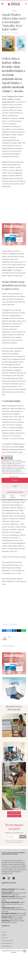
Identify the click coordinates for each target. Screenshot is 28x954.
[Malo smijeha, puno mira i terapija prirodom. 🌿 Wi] (14, 798)
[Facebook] (4, 878)
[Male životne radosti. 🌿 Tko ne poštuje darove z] (14, 725)
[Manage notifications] (25, 951)
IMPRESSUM (5, 937)
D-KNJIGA (14, 11)
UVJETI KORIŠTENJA (6, 946)
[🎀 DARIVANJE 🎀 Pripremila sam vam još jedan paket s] (14, 749)
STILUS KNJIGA (13, 624)
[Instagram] (8, 878)
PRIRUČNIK (5, 624)
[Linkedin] (13, 878)
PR (2, 33)
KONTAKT (4, 935)
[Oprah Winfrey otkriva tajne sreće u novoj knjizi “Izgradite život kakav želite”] (14, 44)
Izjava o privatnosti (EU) (7, 940)
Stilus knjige (16, 573)
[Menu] (3, 3)
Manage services (13, 476)
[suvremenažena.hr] (14, 3)
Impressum (23, 495)
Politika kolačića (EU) (7, 943)
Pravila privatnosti (18, 842)
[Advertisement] (14, 205)
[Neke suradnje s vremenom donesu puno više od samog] (14, 774)
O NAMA (4, 932)
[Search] (25, 3)
